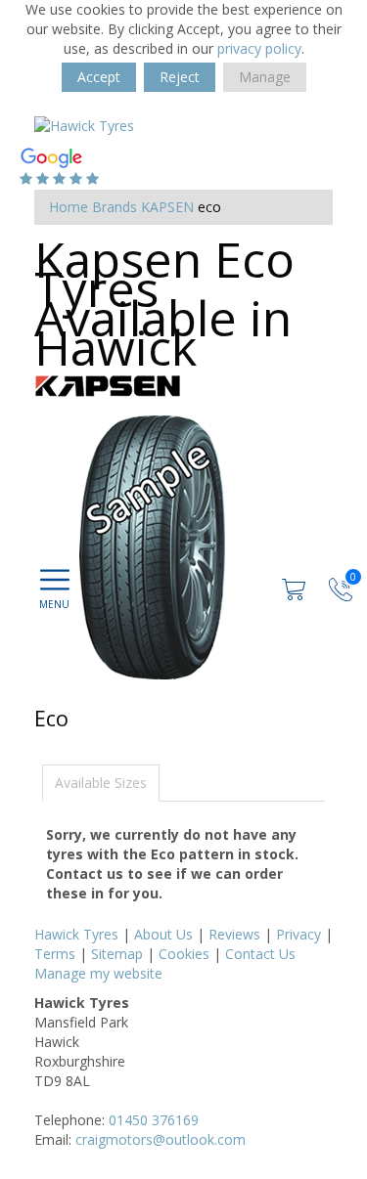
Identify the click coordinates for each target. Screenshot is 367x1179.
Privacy (298, 934)
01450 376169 (154, 1120)
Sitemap (117, 953)
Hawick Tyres (76, 934)
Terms (54, 953)
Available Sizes (101, 782)
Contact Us (260, 953)
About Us (163, 934)
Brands (114, 206)
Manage (265, 76)
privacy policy (259, 48)
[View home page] (84, 124)
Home (68, 206)
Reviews (234, 934)
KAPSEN (167, 206)
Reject (180, 76)
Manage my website (98, 973)
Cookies (184, 953)
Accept (98, 76)
